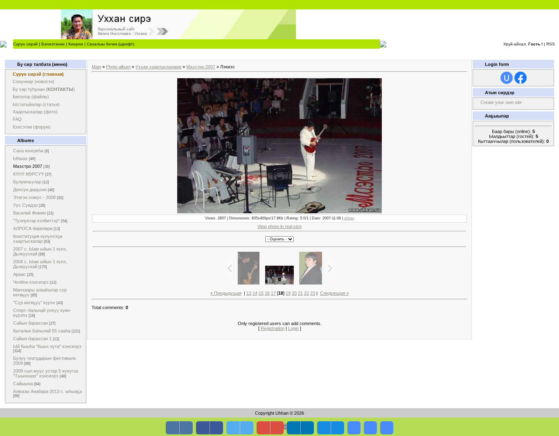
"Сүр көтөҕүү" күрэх (34, 302)
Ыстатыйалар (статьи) (36, 104)
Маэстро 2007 (27, 166)
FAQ (17, 119)
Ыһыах (20, 158)
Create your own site (501, 102)
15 (261, 293)
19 (288, 293)
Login (293, 328)
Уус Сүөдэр (25, 205)
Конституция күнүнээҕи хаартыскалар (37, 239)
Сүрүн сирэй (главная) (38, 74)
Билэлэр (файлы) (31, 96)
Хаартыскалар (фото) (35, 111)
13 (248, 293)
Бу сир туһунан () (44, 89)
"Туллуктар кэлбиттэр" (36, 220)
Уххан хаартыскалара (158, 66)
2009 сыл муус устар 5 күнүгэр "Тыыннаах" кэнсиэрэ (45, 373)
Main (96, 66)
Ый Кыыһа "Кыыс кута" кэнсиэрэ (47, 346)
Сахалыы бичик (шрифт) (110, 44)
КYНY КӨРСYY (28, 174)
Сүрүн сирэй (25, 44)
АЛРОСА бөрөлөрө (32, 228)
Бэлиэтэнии (53, 44)
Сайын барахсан (30, 323)
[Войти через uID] (506, 78)
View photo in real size (279, 226)
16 (267, 293)
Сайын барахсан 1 (32, 338)
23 (312, 293)
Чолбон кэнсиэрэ (31, 282)
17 (273, 293)
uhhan (349, 218)
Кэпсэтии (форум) (32, 126)
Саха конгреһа (28, 150)
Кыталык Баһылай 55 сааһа (41, 330)
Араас (19, 274)
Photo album (118, 66)
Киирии (75, 44)
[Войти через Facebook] (520, 78)
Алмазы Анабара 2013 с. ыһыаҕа (47, 391)
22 (306, 293)
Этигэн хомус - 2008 (34, 197)
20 (294, 293)
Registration (272, 328)
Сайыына (23, 383)
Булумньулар (27, 181)
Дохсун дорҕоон (30, 189)
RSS (550, 44)
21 (300, 293)
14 (254, 293)
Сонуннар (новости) (33, 81)
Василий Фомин (29, 212)
